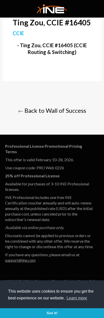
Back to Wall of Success (54, 110)
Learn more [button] (77, 298)
